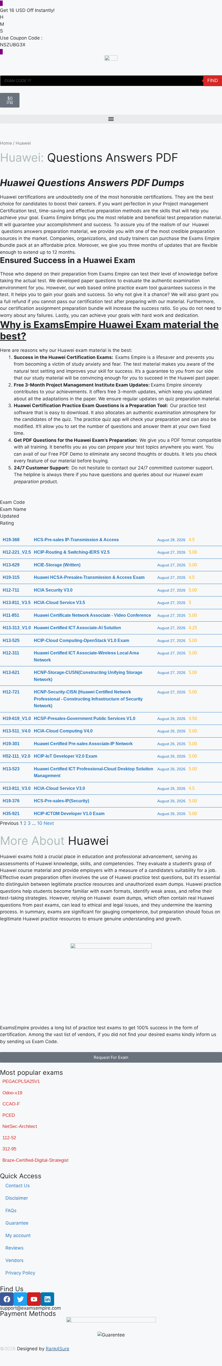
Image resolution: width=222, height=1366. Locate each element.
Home (6, 143)
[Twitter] (20, 1299)
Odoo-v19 (12, 1092)
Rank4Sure (57, 1348)
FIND (212, 80)
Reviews (14, 1248)
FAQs (11, 1210)
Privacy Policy (20, 1273)
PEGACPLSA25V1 (21, 1081)
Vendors (14, 1260)
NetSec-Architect (19, 1126)
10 (39, 823)
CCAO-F (11, 1104)
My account (18, 1235)
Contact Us (17, 1185)
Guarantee (16, 1223)
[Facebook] (7, 1299)
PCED (8, 1115)
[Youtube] (34, 1299)
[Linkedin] (47, 1299)
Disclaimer (16, 1198)
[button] (111, 119)
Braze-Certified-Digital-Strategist (35, 1160)
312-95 (9, 1148)
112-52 (9, 1137)
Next (49, 823)
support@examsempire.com (30, 1308)
